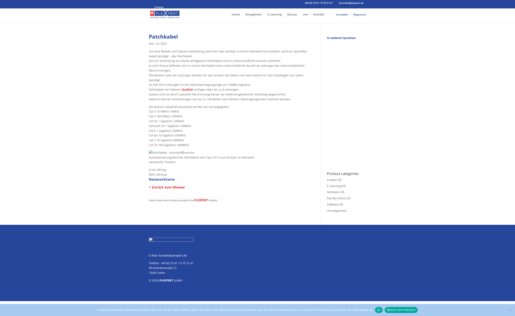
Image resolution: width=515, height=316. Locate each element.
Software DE (335, 204)
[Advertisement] (346, 103)
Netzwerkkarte (162, 179)
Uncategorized (336, 211)
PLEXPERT (201, 200)
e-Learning (274, 14)
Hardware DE (336, 192)
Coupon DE (334, 180)
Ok (379, 309)
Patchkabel (163, 36)
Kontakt (318, 14)
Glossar (292, 14)
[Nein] (510, 310)
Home (236, 14)
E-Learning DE (336, 186)
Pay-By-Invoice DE (339, 198)
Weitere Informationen (401, 309)
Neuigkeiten (253, 14)
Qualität (187, 89)
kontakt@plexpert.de (173, 255)
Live (305, 14)
